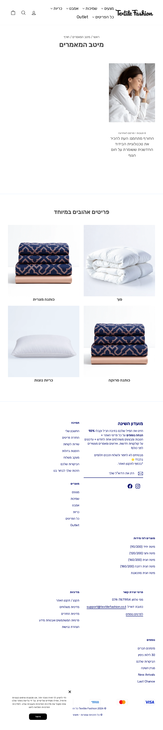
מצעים (108, 8)
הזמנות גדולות (70, 451)
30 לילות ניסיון (146, 655)
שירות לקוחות (71, 444)
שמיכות (90, 8)
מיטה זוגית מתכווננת (143, 573)
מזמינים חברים (146, 648)
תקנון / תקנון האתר (67, 600)
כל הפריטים (104, 17)
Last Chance (146, 681)
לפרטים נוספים (134, 614)
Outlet (82, 17)
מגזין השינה (148, 668)
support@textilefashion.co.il (106, 607)
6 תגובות (141, 133)
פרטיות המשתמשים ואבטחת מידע (59, 620)
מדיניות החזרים (70, 614)
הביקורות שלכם (70, 464)
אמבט (73, 8)
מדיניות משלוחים (69, 607)
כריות (57, 8)
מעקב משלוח (71, 457)
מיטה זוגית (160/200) (141, 560)
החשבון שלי (72, 431)
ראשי (96, 37)
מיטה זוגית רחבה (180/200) (137, 566)
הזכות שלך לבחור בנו (66, 470)
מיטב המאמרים (81, 37)
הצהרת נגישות (70, 627)
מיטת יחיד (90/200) (142, 546)
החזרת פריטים (70, 437)
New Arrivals (146, 674)
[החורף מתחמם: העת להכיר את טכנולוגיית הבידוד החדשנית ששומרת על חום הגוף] (132, 92)
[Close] (70, 692)
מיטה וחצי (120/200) (142, 553)
